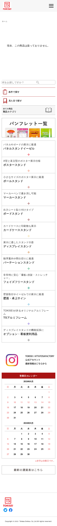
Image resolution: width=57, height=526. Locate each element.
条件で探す (14, 91)
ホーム (4, 21)
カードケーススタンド (19, 228)
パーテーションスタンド (19, 260)
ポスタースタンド (22, 162)
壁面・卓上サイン (23, 296)
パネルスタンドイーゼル (19, 146)
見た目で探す (15, 100)
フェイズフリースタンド (25, 278)
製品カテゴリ (9, 110)
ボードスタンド (18, 211)
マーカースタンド (19, 195)
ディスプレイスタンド (18, 244)
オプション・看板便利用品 (23, 332)
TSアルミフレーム (26, 314)
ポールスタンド (23, 179)
